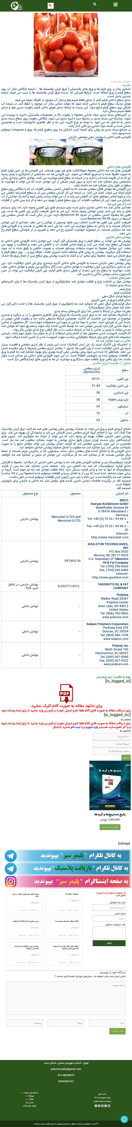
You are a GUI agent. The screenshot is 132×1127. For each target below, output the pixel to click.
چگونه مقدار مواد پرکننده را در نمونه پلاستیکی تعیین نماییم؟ (66, 947)
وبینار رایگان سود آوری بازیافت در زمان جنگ (25, 895)
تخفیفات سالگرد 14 (72, 894)
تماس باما (30, 1102)
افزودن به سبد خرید (110, 827)
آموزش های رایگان (29, 1106)
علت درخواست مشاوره (115, 924)
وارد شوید (92, 727)
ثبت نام (75, 727)
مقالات (31, 1099)
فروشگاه (31, 1096)
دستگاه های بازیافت (30, 1093)
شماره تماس (120, 913)
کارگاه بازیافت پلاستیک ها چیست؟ (67, 921)
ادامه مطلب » (74, 900)
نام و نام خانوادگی (118, 902)
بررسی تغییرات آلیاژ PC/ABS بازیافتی (26, 921)
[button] (115, 4)
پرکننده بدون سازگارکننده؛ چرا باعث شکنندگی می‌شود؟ (26, 947)
